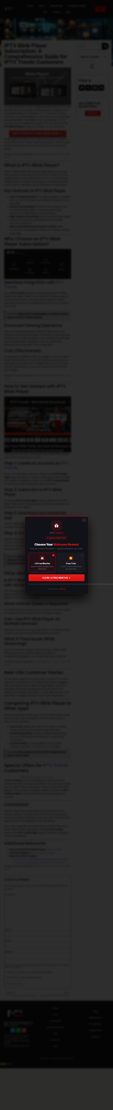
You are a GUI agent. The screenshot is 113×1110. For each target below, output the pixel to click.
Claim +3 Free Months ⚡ (56, 578)
